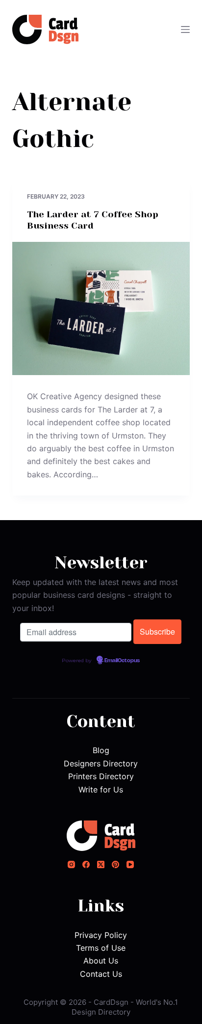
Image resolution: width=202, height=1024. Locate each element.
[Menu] (185, 29)
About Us (100, 960)
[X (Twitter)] (100, 864)
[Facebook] (86, 864)
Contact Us (101, 974)
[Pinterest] (115, 864)
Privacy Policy (101, 935)
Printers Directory (101, 776)
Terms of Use (101, 948)
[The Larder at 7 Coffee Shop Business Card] (101, 309)
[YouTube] (130, 864)
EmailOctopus (122, 660)
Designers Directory (101, 763)
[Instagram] (71, 864)
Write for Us (100, 789)
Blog (101, 750)
